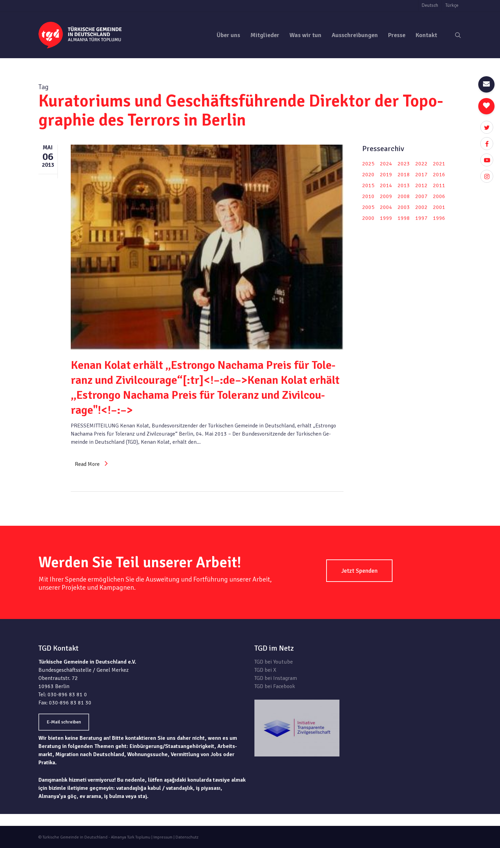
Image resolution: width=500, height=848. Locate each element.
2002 (421, 207)
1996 (439, 218)
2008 (404, 196)
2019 (386, 174)
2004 (386, 207)
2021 (439, 163)
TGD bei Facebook (274, 686)
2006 (439, 196)
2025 (368, 163)
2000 (368, 218)
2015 (368, 185)
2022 (421, 163)
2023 (404, 163)
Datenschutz (187, 837)
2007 (421, 196)
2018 (404, 174)
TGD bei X (265, 670)
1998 (404, 218)
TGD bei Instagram (275, 678)
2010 (368, 196)
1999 (386, 218)
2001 (439, 207)
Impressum (162, 837)
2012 (421, 185)
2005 (368, 207)
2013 (404, 185)
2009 (386, 196)
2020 (368, 174)
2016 (439, 174)
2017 (421, 174)
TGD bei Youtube (273, 661)
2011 (439, 185)
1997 (421, 218)
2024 (386, 163)
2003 (404, 207)
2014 (386, 185)
